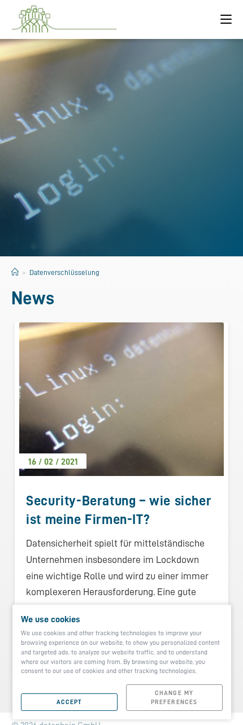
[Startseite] (15, 272)
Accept (69, 702)
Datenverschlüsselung (64, 272)
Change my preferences (174, 697)
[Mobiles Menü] (226, 19)
